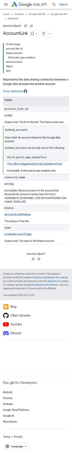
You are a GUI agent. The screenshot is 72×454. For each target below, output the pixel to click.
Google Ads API (37, 14)
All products (10, 421)
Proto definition (13, 91)
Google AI (8, 415)
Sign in (63, 4)
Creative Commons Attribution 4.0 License (45, 277)
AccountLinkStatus (17, 214)
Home (6, 14)
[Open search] (54, 4)
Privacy (18, 436)
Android (7, 392)
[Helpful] (25, 26)
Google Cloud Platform (16, 409)
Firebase (8, 404)
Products (19, 14)
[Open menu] (6, 4)
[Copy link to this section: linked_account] (31, 130)
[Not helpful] (31, 26)
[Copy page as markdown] (44, 34)
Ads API (40, 4)
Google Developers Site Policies (41, 284)
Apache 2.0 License (57, 281)
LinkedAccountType (18, 234)
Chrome (7, 398)
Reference (13, 18)
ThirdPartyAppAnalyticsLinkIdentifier (35, 164)
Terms (7, 436)
